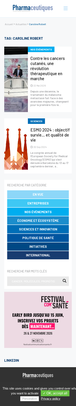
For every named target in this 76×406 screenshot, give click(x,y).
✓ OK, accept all (55, 393)
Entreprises (38, 203)
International (38, 255)
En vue (38, 194)
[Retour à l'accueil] (33, 8)
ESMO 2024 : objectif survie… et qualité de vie (50, 134)
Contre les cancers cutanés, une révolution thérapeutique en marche (47, 68)
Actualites (21, 24)
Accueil (9, 24)
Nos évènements (38, 212)
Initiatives (38, 246)
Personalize (29, 398)
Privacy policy (50, 398)
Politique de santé (38, 238)
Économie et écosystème (38, 220)
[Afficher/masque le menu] (64, 8)
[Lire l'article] (16, 79)
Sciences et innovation (38, 229)
